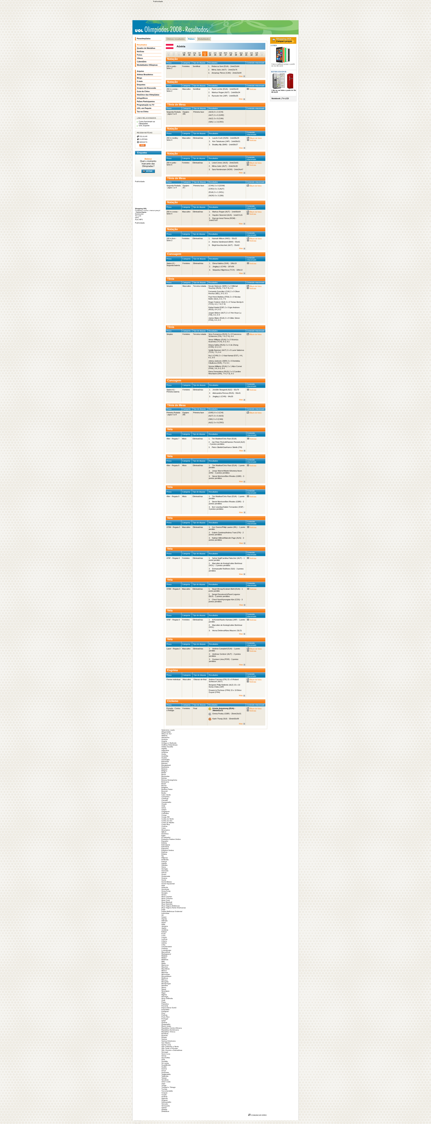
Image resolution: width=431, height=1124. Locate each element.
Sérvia (163, 1056)
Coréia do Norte (167, 819)
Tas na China (142, 112)
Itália (163, 924)
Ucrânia (164, 1096)
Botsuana (165, 782)
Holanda (164, 887)
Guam (163, 874)
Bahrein (164, 763)
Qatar (163, 1021)
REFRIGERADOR (278, 72)
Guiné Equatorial (168, 884)
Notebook (276, 98)
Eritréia (164, 843)
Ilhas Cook (165, 900)
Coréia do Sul (166, 821)
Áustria (164, 758)
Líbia (163, 945)
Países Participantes (146, 101)
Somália (164, 1061)
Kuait (163, 934)
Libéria (164, 943)
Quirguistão (165, 1024)
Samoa (164, 1039)
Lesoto (164, 937)
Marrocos (165, 965)
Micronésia (165, 974)
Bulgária (164, 787)
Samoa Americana (168, 1041)
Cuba (163, 828)
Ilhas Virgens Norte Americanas (173, 908)
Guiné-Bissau (166, 882)
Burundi (164, 791)
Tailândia (164, 1076)
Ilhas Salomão (167, 904)
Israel (163, 922)
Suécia (164, 1069)
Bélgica (164, 771)
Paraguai (165, 1011)
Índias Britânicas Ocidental (171, 911)
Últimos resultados (176, 39)
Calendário (141, 62)
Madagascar (166, 954)
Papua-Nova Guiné (168, 1008)
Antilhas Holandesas (169, 745)
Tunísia (164, 1089)
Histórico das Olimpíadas (148, 95)
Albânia (164, 735)
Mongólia (165, 982)
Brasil (163, 784)
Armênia (164, 752)
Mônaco (164, 980)
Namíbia (164, 985)
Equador (164, 841)
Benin (163, 774)
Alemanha (165, 737)
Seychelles (165, 1058)
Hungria (164, 893)
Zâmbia (164, 1109)
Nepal (163, 989)
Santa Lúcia (166, 1045)
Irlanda (164, 919)
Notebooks (139, 214)
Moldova (164, 978)
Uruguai (164, 1100)
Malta (163, 963)
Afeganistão (166, 732)
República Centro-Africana (171, 1028)
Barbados (165, 767)
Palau (163, 1002)
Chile (163, 806)
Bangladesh (166, 765)
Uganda (164, 1098)
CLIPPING (143, 139)
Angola (164, 741)
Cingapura (165, 811)
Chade (164, 804)
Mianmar (164, 972)
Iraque (164, 917)
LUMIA (273, 45)
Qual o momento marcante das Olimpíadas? (148, 163)
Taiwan (164, 1078)
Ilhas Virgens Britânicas (170, 906)
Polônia (164, 1015)
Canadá (164, 800)
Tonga (163, 1085)
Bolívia (164, 778)
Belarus (164, 769)
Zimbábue (165, 1111)
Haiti (163, 885)
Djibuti (163, 832)
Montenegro (166, 984)
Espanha (165, 848)
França (164, 861)
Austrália (164, 756)
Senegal (164, 1052)
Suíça (163, 1071)
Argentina (165, 750)
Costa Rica (165, 824)
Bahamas (165, 761)
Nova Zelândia (167, 998)
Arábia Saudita (167, 747)
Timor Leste (166, 1082)
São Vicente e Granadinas (171, 1050)
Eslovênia (165, 847)
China (163, 808)
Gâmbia (164, 865)
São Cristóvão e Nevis (170, 1046)
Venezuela (165, 1106)
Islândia (164, 921)
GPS (137, 218)
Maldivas (164, 959)
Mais (241, 76)
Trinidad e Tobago (168, 1087)
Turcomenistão (167, 1091)
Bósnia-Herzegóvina (169, 780)
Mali (162, 961)
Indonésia (165, 913)
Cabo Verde (166, 795)
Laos (163, 935)
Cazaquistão (166, 802)
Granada (164, 871)
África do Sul (166, 734)
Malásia (164, 956)
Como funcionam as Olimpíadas (147, 122)
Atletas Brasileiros (145, 75)
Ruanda (164, 1035)
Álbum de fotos (255, 138)
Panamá (164, 1006)
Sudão (164, 1067)
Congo (164, 815)
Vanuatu (164, 1104)
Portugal (164, 1019)
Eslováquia (165, 845)
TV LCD (138, 216)
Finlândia (165, 859)
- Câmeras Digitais (140, 212)
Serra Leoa (165, 1054)
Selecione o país (168, 730)
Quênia (164, 1022)
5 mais (140, 81)
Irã (162, 915)
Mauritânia (165, 969)
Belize (163, 773)
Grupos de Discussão (146, 88)
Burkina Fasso (167, 789)
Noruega (164, 996)
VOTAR (149, 171)
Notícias (252, 89)
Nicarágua (165, 991)
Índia (163, 909)
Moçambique (166, 976)
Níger (163, 993)
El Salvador (165, 837)
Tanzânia (165, 1080)
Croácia (164, 826)
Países (191, 39)
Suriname (165, 1072)
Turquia (164, 1093)
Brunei (164, 785)
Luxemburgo (166, 950)
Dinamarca (165, 830)
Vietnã (164, 1108)
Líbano (164, 941)
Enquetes (141, 85)
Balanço (148, 159)
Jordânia (164, 930)
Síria (163, 1059)
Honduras (165, 889)
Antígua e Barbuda (168, 743)
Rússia (164, 1037)
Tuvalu (164, 1095)
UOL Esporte (144, 126)
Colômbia (165, 813)
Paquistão (165, 1009)
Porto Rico (165, 1017)
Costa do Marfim (167, 822)
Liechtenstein (166, 946)
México (164, 971)
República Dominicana (170, 1030)
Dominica (165, 834)
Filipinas (164, 858)
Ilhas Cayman (166, 897)
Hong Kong (165, 891)
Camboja (164, 798)
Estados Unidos (167, 850)
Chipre (164, 810)
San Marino (165, 1043)
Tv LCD (285, 98)
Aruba (163, 754)
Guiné (163, 880)
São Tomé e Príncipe (169, 1048)
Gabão (164, 863)
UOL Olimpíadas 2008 (158, 29)
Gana (163, 867)
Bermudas (165, 776)
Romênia (164, 1033)
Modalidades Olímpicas (147, 65)
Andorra (164, 739)
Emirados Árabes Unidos (171, 839)
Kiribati (164, 932)
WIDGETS (143, 142)
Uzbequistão (166, 1102)
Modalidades (204, 39)
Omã (163, 1000)
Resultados (142, 45)
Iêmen (163, 895)
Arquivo (140, 71)
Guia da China (143, 91)
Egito (163, 835)
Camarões (165, 797)
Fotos (139, 55)
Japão (163, 928)
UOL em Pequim (144, 108)
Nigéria (164, 995)
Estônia (164, 852)
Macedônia (165, 952)
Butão (163, 793)
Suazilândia (166, 1065)
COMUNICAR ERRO (259, 1115)
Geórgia (164, 869)
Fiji (162, 856)
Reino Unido (166, 1026)
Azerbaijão (165, 760)
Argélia (164, 748)
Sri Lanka (165, 1063)
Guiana (164, 878)
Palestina (165, 1004)
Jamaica (164, 926)
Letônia (164, 939)
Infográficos (142, 98)
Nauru (163, 987)
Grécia (164, 872)
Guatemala (165, 876)
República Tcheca (168, 1032)
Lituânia (164, 948)
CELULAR (143, 136)
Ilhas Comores (167, 898)
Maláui (164, 958)
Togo (163, 1083)
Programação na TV (145, 105)
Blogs (139, 78)
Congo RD (165, 817)
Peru (163, 1013)
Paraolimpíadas (144, 39)
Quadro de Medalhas (146, 48)
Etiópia (164, 854)
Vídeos (140, 58)
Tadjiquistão (166, 1074)
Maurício (164, 967)
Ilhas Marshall (166, 902)
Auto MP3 (139, 219)
